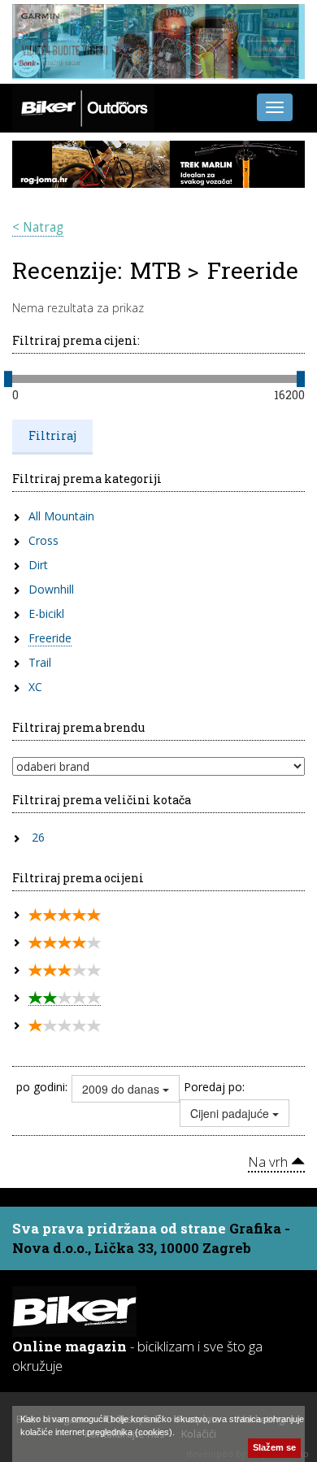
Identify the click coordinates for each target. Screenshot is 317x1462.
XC (35, 686)
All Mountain (61, 516)
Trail (39, 662)
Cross (43, 540)
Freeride (50, 638)
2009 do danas (122, 1089)
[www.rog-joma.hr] (158, 163)
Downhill (51, 589)
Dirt (38, 564)
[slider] (8, 379)
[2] (64, 998)
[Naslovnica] (83, 106)
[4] (64, 943)
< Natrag (37, 227)
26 (38, 837)
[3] (64, 970)
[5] (64, 915)
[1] (64, 1025)
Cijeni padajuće (231, 1113)
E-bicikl (46, 613)
